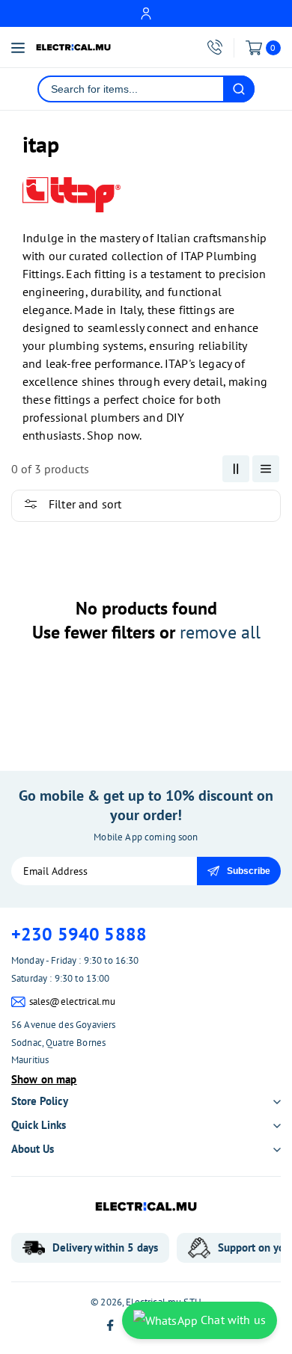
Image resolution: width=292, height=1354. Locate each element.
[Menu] (18, 48)
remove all (220, 632)
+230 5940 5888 (79, 934)
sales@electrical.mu (72, 1001)
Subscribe (248, 871)
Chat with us (232, 1319)
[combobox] (131, 89)
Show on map (44, 1079)
